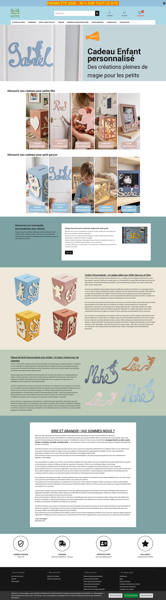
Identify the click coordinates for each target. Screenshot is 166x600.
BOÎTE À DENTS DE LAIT (47, 22)
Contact (13, 579)
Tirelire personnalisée (90, 586)
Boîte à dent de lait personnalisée (94, 589)
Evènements (15, 581)
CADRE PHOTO (112, 22)
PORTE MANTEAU (97, 22)
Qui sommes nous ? (17, 576)
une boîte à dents (62, 442)
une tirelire (53, 442)
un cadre (121, 440)
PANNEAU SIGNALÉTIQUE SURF (78, 22)
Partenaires (123, 576)
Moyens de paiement (54, 579)
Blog (121, 579)
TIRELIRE (61, 22)
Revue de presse (125, 581)
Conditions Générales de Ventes (130, 584)
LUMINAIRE (32, 22)
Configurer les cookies (127, 589)
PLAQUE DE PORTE (18, 22)
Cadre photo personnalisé (92, 584)
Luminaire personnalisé (91, 579)
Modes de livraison (53, 576)
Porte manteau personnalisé (92, 581)
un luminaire (45, 442)
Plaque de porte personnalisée (93, 576)
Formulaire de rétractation (128, 586)
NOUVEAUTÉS (124, 22)
